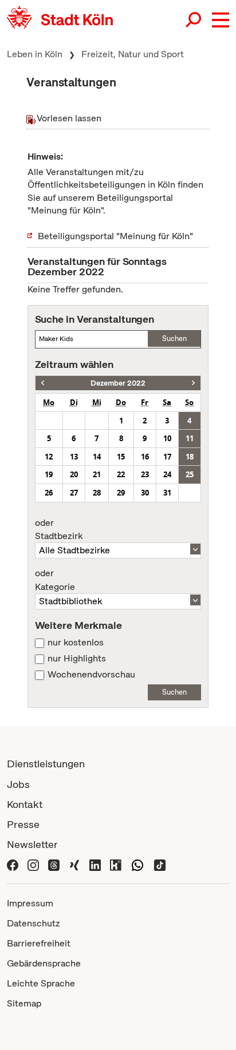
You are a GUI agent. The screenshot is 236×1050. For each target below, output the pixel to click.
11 (190, 438)
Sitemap (24, 1003)
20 (74, 474)
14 (97, 456)
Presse (23, 824)
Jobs (18, 784)
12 (49, 456)
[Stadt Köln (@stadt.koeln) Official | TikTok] (160, 864)
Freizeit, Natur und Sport (132, 54)
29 (121, 493)
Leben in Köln (34, 54)
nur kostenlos (76, 642)
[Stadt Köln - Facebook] (12, 864)
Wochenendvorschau (91, 674)
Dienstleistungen (46, 763)
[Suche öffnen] (194, 20)
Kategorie (55, 580)
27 (74, 493)
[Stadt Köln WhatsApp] (137, 864)
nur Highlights (77, 658)
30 (145, 493)
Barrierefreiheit (38, 943)
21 (97, 474)
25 (190, 474)
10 (167, 438)
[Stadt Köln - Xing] (74, 864)
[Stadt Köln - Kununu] (115, 864)
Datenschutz (33, 923)
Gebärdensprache (44, 963)
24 (167, 474)
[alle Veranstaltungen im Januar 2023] (193, 383)
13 (74, 456)
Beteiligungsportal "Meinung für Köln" (115, 236)
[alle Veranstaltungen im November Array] (43, 383)
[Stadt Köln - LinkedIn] (95, 864)
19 (49, 474)
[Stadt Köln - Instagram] (33, 864)
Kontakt (24, 804)
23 (145, 474)
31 (167, 493)
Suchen (174, 338)
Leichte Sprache (41, 983)
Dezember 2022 (118, 383)
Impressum (30, 903)
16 (145, 456)
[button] (220, 20)
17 (167, 456)
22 (121, 474)
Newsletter (32, 844)
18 (190, 456)
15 (121, 456)
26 (49, 493)
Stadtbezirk (58, 529)
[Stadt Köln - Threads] (54, 864)
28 (97, 493)
